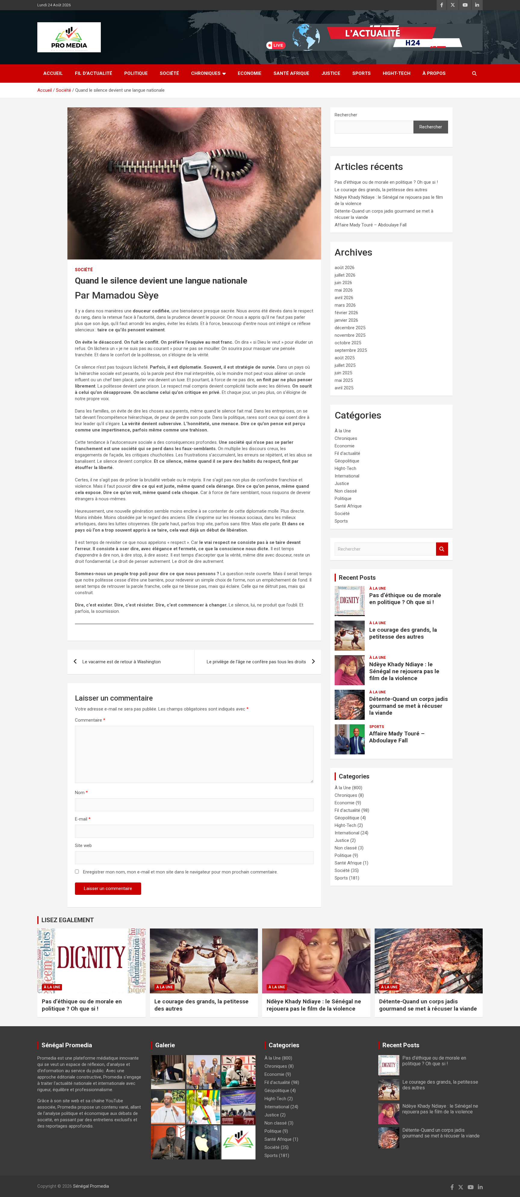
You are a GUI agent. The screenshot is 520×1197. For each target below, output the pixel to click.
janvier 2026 (346, 320)
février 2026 (346, 312)
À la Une (343, 431)
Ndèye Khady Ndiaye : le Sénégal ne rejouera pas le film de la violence (404, 671)
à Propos (434, 73)
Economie (250, 73)
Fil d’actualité (93, 73)
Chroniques (206, 73)
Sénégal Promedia (91, 1186)
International (347, 476)
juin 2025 (343, 373)
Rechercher (346, 115)
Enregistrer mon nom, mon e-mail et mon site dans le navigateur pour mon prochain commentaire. (180, 872)
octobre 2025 (348, 342)
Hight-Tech (396, 73)
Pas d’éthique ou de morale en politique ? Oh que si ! (386, 182)
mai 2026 (344, 290)
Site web (83, 845)
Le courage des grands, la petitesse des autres (381, 189)
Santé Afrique (291, 73)
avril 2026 (344, 297)
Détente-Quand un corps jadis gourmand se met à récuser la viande (408, 705)
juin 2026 (343, 282)
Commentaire (90, 720)
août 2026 (344, 267)
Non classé (346, 491)
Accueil (53, 73)
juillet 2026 (345, 275)
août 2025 (344, 358)
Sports (361, 73)
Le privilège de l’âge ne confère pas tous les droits (256, 661)
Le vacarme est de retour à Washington (121, 661)
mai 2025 (344, 380)
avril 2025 (344, 388)
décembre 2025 (350, 327)
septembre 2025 (351, 350)
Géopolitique (347, 461)
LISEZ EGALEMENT (68, 920)
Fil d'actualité (347, 453)
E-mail (83, 819)
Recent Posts (357, 577)
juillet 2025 (345, 365)
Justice (330, 73)
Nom (81, 792)
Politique (136, 73)
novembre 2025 (350, 335)
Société (169, 73)
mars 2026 (345, 305)
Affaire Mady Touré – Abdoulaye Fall (371, 225)
